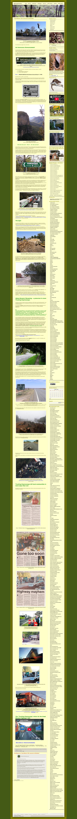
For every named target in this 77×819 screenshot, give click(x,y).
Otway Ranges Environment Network (55, 664)
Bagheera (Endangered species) (55, 446)
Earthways (51, 514)
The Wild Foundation (53, 746)
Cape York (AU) (52, 253)
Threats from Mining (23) (53, 180)
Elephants (51, 267)
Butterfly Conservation (53, 472)
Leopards (51, 287)
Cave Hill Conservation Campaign (55, 479)
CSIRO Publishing (52, 501)
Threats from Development (54, 336)
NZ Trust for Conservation (54, 660)
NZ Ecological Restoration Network (55, 656)
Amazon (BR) (52, 239)
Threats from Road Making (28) (54, 185)
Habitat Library (60, 3)
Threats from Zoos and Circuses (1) (55, 192)
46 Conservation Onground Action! (55, 232)
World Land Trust (52, 803)
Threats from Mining (53, 349)
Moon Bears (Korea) (53, 625)
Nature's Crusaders (53, 650)
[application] (56, 99)
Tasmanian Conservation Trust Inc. (55, 726)
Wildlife (51, 376)
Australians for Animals (53, 441)
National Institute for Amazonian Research (56, 633)
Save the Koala (52, 698)
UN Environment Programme (54, 761)
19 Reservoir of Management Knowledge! (56, 217)
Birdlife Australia (52, 450)
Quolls (51, 314)
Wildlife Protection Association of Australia (56, 790)
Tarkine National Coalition (54, 724)
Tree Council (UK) (52, 755)
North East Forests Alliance (54, 654)
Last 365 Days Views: (52, 49)
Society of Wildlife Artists (54, 712)
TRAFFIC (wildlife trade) (53, 752)
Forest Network (52, 549)
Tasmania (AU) (52, 327)
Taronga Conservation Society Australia (56, 725)
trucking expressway (24, 746)
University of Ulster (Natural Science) (55, 765)
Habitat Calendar (52, 26)
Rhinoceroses (52, 318)
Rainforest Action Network (54, 676)
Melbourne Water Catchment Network (55, 621)
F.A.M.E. (51, 541)
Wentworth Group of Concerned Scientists (56, 774)
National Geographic (53, 629)
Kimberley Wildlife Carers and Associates (56, 611)
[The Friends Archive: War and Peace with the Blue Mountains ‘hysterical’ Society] (56, 155)
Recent (50, 75)
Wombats (51, 379)
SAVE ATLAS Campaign (53, 319)
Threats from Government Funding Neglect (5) (56, 175)
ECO (50, 516)
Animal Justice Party (53, 418)
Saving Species (52, 703)
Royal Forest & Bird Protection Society (55, 685)
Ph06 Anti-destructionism (54, 306)
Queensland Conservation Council (55, 672)
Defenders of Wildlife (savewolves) (55, 506)
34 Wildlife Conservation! (53, 227)
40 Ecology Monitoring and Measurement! (56, 231)
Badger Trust (52, 444)
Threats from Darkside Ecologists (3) (55, 166)
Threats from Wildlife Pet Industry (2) (55, 191)
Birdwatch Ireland (52, 453)
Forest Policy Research (53, 551)
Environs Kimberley (53, 536)
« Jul (50, 398)
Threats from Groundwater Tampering (55, 346)
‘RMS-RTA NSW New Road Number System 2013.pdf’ (29, 74)
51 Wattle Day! (52, 235)
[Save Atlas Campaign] (56, 139)
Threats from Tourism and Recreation (55, 359)
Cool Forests (52, 497)
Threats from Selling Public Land (55, 357)
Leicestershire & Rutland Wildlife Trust (55, 616)
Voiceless (51, 769)
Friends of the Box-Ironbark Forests (55, 563)
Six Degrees (52, 708)
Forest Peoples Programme (54, 550)
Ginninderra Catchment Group (54, 568)
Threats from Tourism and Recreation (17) (56, 186)
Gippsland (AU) (52, 271)
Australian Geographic (53, 428)
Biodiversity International (54, 449)
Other (51, 296)
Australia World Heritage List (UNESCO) (56, 423)
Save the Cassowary (53, 695)
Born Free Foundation (53, 463)
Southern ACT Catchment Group (55, 716)
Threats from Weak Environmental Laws (56, 363)
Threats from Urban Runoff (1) (54, 187)
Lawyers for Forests (53, 615)
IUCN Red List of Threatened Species (55, 602)
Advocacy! (44, 3)
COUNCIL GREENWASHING (54, 257)
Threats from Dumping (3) (53, 171)
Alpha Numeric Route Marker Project (23, 745)
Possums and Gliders (53, 311)
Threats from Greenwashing (54, 345)
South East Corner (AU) (53, 324)
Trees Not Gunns (52, 759)
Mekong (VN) (52, 289)
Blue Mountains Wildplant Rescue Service (56, 459)
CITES (51, 484)
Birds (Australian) (52, 248)
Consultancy (34, 3)
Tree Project (52, 756)
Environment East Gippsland (54, 527)
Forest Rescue (52, 554)
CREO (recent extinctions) (54, 498)
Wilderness (51, 375)
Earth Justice (52, 510)
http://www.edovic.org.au (34, 777)
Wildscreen (51, 794)
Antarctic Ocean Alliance (53, 419)
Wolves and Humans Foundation (55, 796)
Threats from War (52, 362)
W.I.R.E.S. (51, 772)
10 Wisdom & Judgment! (53, 210)
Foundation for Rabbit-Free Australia (55, 558)
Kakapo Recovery (52, 603)
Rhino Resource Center (53, 682)
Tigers (51, 371)
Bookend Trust (52, 462)
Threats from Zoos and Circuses (55, 367)
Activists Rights (52, 409)
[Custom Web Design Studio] (17, 815)
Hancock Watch (52, 581)
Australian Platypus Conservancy (55, 432)
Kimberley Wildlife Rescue (54, 612)
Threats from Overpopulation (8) (54, 181)
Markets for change (53, 619)
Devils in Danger (52, 507)
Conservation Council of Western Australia (56, 492)
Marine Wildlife (52, 288)
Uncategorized (52, 372)
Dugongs (51, 262)
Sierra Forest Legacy (53, 707)
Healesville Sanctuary (53, 584)
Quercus (51, 673)
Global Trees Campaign (53, 571)
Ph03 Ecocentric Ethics (53, 302)
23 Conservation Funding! (54, 219)
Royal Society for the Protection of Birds (56, 686)
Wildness (55, 3)
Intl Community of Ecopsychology (55, 598)
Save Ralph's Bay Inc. (53, 691)
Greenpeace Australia (53, 576)
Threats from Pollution (53, 353)
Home (26, 3)
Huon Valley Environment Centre (55, 589)
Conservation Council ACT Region (55, 489)
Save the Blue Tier (52, 694)
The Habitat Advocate (32, 10)
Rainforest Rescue (53, 677)
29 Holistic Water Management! (54, 223)
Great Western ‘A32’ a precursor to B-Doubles (24, 18)
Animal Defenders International (54, 415)
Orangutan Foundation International (55, 663)
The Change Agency (53, 733)
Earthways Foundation (53, 515)
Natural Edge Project (53, 641)
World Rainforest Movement (54, 804)
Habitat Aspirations (52, 21)
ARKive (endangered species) (54, 422)
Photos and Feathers (53, 667)
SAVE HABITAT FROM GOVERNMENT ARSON (57, 322)
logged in (17, 780)
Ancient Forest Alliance (53, 414)
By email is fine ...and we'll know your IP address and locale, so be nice (56, 199)
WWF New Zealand (53, 808)
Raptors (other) (52, 315)
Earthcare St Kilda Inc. (53, 511)
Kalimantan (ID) (52, 280)
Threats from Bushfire (53, 331)
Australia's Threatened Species (54, 424)
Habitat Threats (49, 3)
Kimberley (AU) (52, 283)
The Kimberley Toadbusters (54, 738)
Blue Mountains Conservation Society (55, 458)
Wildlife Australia (52, 783)
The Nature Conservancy (53, 743)
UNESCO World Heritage (53, 764)
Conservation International (54, 494)
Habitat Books (52, 29)
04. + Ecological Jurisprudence (54, 206)
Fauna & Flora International (54, 542)
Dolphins (51, 261)
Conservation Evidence (53, 493)
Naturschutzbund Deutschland (54, 651)
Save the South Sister (53, 699)
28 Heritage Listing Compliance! (55, 222)
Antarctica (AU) (52, 240)
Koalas (51, 284)
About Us (29, 3)
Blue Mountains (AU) (53, 252)
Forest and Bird (52, 546)
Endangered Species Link (54, 524)
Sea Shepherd (52, 704)
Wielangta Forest (52, 778)
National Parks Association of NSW (55, 634)
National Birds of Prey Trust (54, 628)
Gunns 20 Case (52, 577)
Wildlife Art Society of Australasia (55, 782)
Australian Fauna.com (53, 427)
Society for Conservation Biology (55, 711)
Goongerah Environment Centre (55, 572)
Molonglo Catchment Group (54, 624)
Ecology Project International (54, 519)
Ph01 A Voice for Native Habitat (54, 301)
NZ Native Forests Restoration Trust (55, 659)
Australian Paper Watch (53, 431)
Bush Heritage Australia (53, 470)
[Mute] (60, 102)
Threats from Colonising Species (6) (55, 165)
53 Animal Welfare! (53, 236)
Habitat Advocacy (52, 274)
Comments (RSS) (21, 816)
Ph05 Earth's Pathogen (53, 305)
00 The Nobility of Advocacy (54, 204)
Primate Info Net (52, 669)
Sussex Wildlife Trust (53, 720)
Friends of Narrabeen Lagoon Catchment (56, 562)
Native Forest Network (53, 638)
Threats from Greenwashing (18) (54, 177)
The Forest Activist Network (54, 734)
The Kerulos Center (53, 737)
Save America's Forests (53, 689)
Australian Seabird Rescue (54, 435)
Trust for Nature (52, 760)
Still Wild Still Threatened (53, 717)
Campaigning (40, 3)
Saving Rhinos (52, 702)
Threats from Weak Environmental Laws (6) (56, 190)
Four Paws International (53, 559)
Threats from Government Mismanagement (56, 344)
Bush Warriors (52, 471)
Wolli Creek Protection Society (54, 795)
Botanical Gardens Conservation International (57, 466)
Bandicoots (51, 245)
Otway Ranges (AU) (53, 297)
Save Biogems (52, 690)
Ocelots (51, 293)
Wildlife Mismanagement (53, 786)
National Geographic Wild (54, 632)
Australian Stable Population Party (55, 436)
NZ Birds (51, 655)
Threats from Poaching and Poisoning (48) (56, 182)
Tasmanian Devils (52, 328)
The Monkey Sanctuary (53, 742)
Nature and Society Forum (54, 646)
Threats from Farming (53, 340)
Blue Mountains (32, 745)
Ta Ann (51, 721)
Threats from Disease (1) (53, 170)
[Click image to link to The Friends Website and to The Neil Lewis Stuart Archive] (56, 111)
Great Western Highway (39, 745)
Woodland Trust (52, 799)
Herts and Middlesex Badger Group (55, 586)
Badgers (51, 244)
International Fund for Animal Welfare (55, 597)
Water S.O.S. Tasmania (53, 773)
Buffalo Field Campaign (53, 467)
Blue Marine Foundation (53, 454)
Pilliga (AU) (51, 310)
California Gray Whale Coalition (54, 475)
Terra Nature (52, 730)
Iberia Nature (52, 590)
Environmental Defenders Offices (55, 532)
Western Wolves (52, 777)
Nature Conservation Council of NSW (55, 647)
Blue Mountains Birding (53, 457)
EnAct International (53, 523)
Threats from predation (53, 354)
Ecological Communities (53, 266)
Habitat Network (52, 580)
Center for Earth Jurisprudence (54, 480)
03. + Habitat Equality (53, 205)
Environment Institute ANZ (54, 528)
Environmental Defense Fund (54, 533)
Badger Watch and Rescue (54, 445)
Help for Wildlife (52, 585)
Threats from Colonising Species (55, 332)
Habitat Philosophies (53, 20)
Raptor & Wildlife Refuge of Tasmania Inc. (56, 681)
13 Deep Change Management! (54, 214)
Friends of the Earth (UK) (53, 564)
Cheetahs (51, 254)
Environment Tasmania (53, 529)
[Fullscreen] (62, 102)
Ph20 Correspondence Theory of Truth (55, 309)
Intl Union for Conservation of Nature (55, 599)
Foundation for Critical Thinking (55, 555)
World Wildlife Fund (53, 807)
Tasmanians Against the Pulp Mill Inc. (55, 729)
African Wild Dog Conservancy (54, 410)
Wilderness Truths (52, 781)
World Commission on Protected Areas (56, 800)
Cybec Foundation (53, 502)
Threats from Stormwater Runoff (55, 358)
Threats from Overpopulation (54, 350)
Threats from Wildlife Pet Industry (55, 366)
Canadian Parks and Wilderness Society (56, 476)
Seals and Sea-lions (53, 323)
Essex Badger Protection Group (54, 537)
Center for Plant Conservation (54, 481)
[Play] (50, 102)
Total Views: (50, 50)
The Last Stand (52, 739)
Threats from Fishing (53, 341)
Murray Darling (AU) (53, 292)
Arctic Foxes (52, 241)
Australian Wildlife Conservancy (55, 440)
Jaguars (51, 279)
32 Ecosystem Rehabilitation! (54, 226)
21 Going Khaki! (52, 218)
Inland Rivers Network (53, 593)
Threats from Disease (53, 337)
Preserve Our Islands (53, 668)
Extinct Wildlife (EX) (53, 270)
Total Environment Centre (54, 751)
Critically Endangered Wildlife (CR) (55, 258)
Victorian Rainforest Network (54, 768)
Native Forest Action (53, 637)
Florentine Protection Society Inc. (55, 545)
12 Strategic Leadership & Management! (56, 213)
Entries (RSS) (16, 816)
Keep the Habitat (52, 606)
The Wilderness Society (53, 747)
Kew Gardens (52, 607)
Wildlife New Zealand (53, 787)
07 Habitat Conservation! (53, 209)
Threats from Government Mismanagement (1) (56, 176)
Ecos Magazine (52, 520)
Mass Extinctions (52, 620)
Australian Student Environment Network (56, 437)
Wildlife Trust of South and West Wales (56, 791)
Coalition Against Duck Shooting (55, 485)
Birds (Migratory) (52, 249)
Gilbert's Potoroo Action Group (54, 567)
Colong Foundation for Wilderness (55, 488)
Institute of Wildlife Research (54, 594)
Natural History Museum (53, 642)
